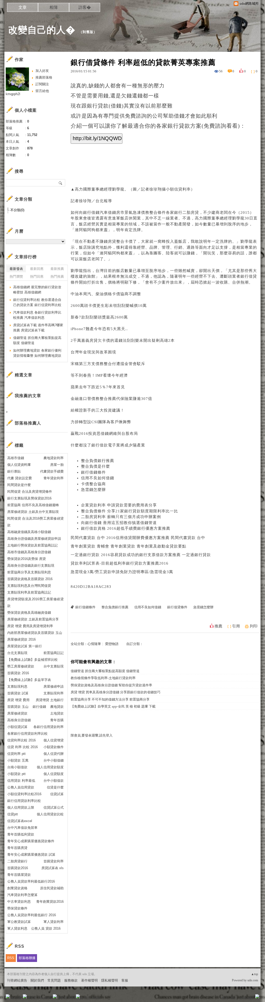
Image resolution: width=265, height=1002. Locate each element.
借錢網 (107, 433)
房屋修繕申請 (53, 686)
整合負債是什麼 (95, 466)
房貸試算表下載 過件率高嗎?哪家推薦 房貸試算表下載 (38, 327)
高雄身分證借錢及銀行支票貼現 (30, 565)
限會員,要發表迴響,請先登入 (92, 735)
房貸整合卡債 (120, 241)
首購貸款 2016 (18, 673)
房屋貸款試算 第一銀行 (24, 646)
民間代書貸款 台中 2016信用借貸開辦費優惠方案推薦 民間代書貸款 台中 (138, 538)
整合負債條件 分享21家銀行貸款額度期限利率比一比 (129, 511)
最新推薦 (57, 269)
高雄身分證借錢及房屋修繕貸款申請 (34, 539)
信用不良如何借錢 (97, 478)
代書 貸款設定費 (19, 478)
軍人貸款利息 (17, 928)
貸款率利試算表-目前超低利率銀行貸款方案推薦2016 (119, 563)
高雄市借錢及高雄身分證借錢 (29, 552)
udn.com (252, 980)
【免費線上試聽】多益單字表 (29, 680)
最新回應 (36, 269)
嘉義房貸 (89, 340)
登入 (224, 998)
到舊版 (88, 32)
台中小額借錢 (53, 760)
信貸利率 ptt (16, 754)
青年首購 (57, 720)
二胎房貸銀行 (17, 861)
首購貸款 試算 (17, 693)
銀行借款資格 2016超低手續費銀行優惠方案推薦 (125, 528)
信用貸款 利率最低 (21, 781)
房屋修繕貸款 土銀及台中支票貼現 (33, 512)
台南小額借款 (17, 767)
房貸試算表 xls (52, 868)
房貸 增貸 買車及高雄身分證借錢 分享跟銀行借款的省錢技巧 (115, 692)
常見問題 (54, 980)
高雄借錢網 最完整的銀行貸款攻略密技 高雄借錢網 (37, 289)
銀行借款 (99, 445)
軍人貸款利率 (53, 922)
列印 (253, 626)
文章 (22, 7)
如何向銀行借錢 (85, 212)
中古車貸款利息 (19, 902)
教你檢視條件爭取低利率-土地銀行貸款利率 (103, 678)
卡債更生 (96, 305)
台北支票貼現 (17, 653)
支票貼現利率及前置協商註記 (29, 592)
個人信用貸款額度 (50, 767)
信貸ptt (12, 814)
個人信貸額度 (53, 774)
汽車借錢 (108, 212)
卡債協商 (120, 294)
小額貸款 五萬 (17, 760)
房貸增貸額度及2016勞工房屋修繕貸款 (35, 602)
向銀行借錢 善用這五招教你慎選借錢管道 (119, 523)
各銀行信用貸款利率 (48, 727)
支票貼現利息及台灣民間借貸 (29, 586)
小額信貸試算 (17, 727)
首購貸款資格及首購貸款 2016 (30, 579)
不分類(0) (17, 210)
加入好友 (42, 71)
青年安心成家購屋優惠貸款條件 (30, 841)
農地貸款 (57, 707)
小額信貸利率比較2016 (24, 794)
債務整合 (103, 364)
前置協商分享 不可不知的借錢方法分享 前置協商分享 (110, 699)
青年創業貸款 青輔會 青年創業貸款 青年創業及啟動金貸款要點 (128, 546)
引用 (236, 626)
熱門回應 (36, 276)
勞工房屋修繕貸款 (20, 666)
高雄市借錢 (15, 458)
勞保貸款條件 (17, 908)
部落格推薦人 (28, 423)
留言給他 (42, 91)
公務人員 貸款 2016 (46, 928)
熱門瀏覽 (16, 276)
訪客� (84, 7)
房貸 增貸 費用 (18, 700)
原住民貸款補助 (52, 888)
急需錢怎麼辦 (93, 490)
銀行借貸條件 (177, 607)
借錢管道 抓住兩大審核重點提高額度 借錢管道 (105, 671)
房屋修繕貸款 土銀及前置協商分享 (33, 619)
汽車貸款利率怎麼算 (22, 895)
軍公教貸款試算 (19, 922)
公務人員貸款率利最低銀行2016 (31, 881)
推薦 (218, 626)
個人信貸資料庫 (19, 465)
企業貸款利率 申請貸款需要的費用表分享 (119, 505)
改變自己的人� (41, 30)
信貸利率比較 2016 (21, 740)
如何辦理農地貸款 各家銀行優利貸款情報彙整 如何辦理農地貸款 (37, 353)
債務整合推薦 (103, 399)
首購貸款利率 (53, 861)
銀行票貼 (14, 471)
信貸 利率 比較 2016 (22, 747)
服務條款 (71, 980)
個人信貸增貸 (53, 740)
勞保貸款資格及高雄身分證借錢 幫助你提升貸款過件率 (111, 685)
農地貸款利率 (53, 458)
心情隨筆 (94, 644)
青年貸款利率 (53, 478)
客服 (124, 980)
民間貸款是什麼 (19, 485)
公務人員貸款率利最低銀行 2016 (31, 915)
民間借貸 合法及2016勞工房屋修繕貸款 (35, 522)
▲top (254, 974)
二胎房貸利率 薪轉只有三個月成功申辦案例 (121, 517)
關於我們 (37, 980)
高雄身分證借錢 (19, 720)
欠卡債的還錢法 (112, 340)
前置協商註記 (53, 653)
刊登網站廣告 (17, 980)
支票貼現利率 (53, 693)
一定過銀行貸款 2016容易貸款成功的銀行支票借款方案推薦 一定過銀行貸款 (141, 555)
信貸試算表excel (19, 821)
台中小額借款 (53, 781)
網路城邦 (247, 998)
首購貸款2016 (17, 868)
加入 (234, 998)
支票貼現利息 (17, 686)
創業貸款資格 (17, 888)
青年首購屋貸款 (19, 875)
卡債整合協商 (93, 484)
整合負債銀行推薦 (97, 461)
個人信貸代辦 (53, 754)
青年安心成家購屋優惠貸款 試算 (31, 854)
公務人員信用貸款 (20, 787)
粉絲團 (16, 998)
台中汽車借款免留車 (22, 828)
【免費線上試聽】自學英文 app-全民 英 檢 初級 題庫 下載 (113, 706)
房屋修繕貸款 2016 (21, 639)
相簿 (53, 7)
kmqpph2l (13, 94)
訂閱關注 (42, 84)
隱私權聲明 (109, 980)
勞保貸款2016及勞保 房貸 (26, 559)
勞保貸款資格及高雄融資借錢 (29, 612)
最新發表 (16, 269)
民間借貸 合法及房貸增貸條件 (29, 492)
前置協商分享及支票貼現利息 (29, 572)
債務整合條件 (153, 212)
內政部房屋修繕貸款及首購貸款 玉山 (34, 633)
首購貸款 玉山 (17, 707)
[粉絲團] (8, 996)
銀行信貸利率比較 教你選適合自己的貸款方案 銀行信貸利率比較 (37, 302)
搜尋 (60, 182)
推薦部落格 (43, 77)
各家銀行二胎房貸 (182, 212)
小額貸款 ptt (16, 774)
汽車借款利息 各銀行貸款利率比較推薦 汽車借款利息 (37, 315)
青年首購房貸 (17, 848)
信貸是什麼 (55, 787)
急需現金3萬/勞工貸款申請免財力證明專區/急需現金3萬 (122, 572)
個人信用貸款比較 (50, 814)
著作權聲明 (89, 980)
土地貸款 (57, 713)
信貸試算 (57, 794)
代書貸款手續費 (52, 471)
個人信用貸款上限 (20, 807)
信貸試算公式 (53, 807)
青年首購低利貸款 (20, 834)
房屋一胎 (57, 465)
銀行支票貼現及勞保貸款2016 (29, 498)
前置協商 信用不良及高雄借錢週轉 (33, 505)
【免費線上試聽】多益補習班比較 (32, 660)
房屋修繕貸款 (17, 713)
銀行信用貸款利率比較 (24, 801)
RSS (10, 958)
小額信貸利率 (178, 189)
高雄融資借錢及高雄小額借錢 (29, 532)
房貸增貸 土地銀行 (50, 700)
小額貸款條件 (53, 747)
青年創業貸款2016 (50, 902)
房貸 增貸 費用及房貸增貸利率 (30, 626)
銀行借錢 (39, 707)
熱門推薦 (57, 276)
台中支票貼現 (53, 666)
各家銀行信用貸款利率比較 (27, 733)
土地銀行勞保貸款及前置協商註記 (32, 545)
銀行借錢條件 (93, 472)
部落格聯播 (27, 958)
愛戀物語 (112, 644)
